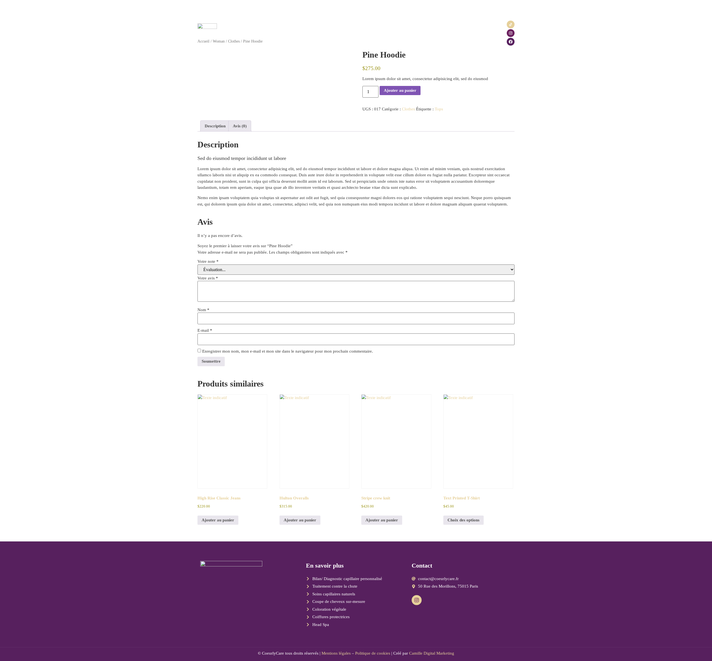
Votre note (208, 261)
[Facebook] (511, 42)
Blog (440, 33)
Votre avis (207, 278)
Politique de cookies (372, 653)
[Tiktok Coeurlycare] (511, 24)
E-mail (204, 330)
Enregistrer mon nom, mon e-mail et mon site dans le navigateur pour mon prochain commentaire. (287, 351)
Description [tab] (215, 126)
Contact (422, 33)
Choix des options (463, 520)
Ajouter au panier (400, 90)
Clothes (408, 109)
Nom (203, 310)
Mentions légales (336, 653)
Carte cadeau (397, 33)
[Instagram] (511, 33)
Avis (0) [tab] (240, 126)
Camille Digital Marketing (431, 653)
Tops (439, 109)
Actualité (309, 33)
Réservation (333, 33)
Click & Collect (365, 33)
